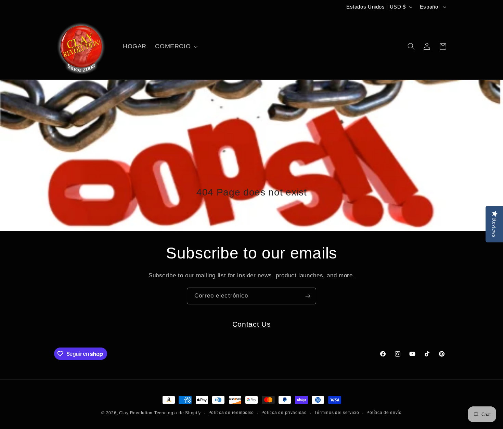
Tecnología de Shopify (177, 413)
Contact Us (251, 324)
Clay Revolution (136, 413)
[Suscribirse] (308, 296)
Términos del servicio (336, 413)
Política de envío (384, 413)
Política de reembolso (231, 413)
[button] (176, 46)
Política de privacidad (284, 413)
